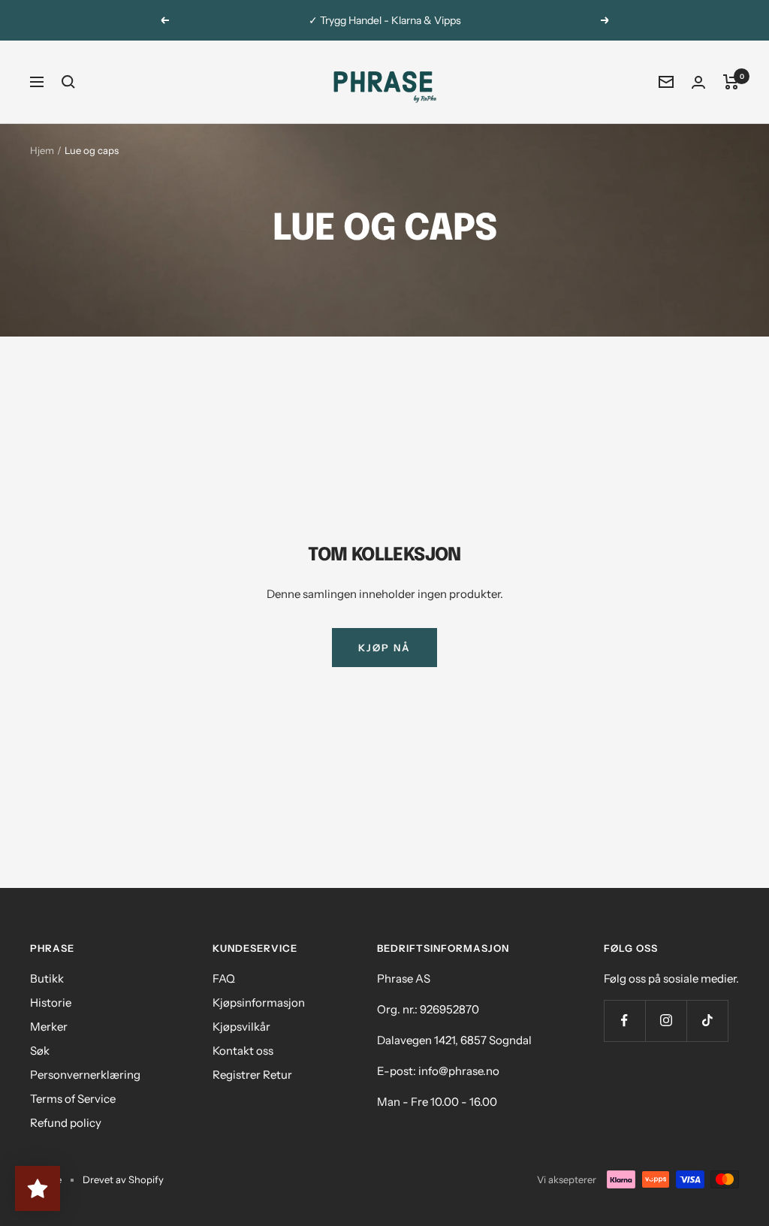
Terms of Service (73, 1099)
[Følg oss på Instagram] (665, 1020)
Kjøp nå (384, 648)
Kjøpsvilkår (241, 1026)
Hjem (42, 150)
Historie (50, 1002)
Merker (49, 1026)
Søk (40, 1050)
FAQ (224, 978)
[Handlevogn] (731, 81)
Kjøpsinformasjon (259, 1002)
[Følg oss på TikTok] (707, 1020)
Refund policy (65, 1123)
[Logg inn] (698, 82)
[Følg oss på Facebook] (624, 1020)
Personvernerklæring (85, 1074)
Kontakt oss (243, 1050)
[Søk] (68, 82)
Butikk (47, 978)
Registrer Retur (252, 1074)
